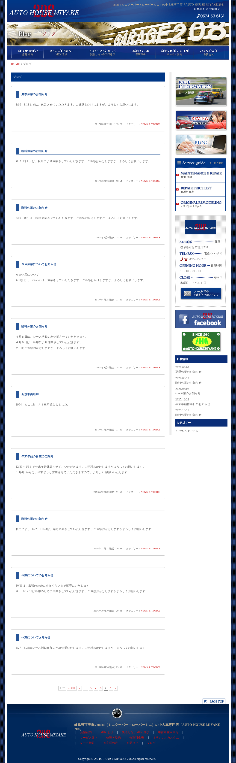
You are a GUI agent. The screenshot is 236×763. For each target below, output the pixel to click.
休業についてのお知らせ (37, 575)
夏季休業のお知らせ (34, 94)
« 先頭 (71, 688)
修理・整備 (113, 737)
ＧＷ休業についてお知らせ (38, 264)
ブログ (151, 743)
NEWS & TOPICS (150, 124)
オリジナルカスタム (166, 737)
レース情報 (87, 743)
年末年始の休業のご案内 (37, 456)
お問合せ (132, 743)
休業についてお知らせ (35, 637)
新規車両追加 (30, 394)
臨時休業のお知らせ (34, 151)
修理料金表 (137, 737)
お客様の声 (110, 743)
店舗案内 (86, 732)
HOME (15, 64)
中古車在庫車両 (168, 732)
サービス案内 (89, 737)
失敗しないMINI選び (135, 732)
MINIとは (106, 732)
